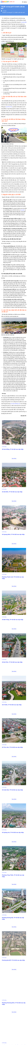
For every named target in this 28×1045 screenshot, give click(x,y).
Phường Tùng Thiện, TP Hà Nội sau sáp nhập (13, 875)
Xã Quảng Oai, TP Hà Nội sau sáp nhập (13, 832)
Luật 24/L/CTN (9, 106)
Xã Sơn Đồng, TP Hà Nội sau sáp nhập (12, 449)
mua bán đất (23, 22)
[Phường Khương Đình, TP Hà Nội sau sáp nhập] (14, 997)
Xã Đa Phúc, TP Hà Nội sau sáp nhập (12, 662)
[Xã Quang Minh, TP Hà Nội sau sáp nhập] (14, 529)
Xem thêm (14, 458)
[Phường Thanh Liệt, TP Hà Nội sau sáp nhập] (14, 571)
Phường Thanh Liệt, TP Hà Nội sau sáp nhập (13, 577)
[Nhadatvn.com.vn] (8, 2)
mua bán (22, 210)
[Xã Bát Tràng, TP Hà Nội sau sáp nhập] (14, 614)
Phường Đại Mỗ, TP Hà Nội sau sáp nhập (13, 960)
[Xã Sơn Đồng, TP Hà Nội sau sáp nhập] (14, 444)
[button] (22, 2)
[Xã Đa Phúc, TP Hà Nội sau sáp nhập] (14, 657)
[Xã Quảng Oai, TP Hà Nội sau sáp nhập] (14, 827)
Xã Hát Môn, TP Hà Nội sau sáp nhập (12, 491)
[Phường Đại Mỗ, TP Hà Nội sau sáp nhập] (14, 955)
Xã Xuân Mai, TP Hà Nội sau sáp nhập (12, 790)
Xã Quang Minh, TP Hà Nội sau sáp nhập (13, 534)
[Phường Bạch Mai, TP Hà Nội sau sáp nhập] (14, 1040)
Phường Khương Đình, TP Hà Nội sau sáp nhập (13, 1003)
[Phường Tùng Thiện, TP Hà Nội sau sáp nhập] (14, 870)
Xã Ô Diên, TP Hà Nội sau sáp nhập (11, 704)
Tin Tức (5, 446)
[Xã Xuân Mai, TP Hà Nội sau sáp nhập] (14, 784)
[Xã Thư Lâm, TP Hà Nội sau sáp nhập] (14, 742)
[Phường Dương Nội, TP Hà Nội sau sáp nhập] (14, 912)
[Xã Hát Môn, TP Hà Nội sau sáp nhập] (14, 486)
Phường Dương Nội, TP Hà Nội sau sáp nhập (13, 918)
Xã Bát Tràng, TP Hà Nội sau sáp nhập (12, 619)
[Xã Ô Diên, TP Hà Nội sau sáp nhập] (14, 699)
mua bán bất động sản (15, 403)
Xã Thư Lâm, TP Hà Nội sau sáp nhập (12, 747)
